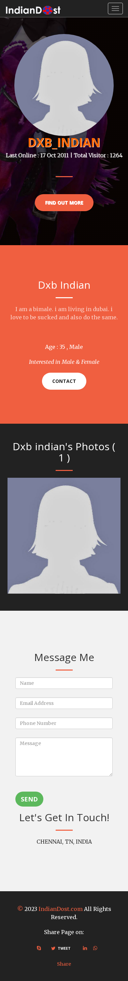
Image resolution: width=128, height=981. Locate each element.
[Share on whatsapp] (95, 948)
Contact (64, 381)
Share (64, 964)
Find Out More (64, 202)
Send (29, 799)
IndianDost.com (61, 909)
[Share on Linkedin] (85, 948)
